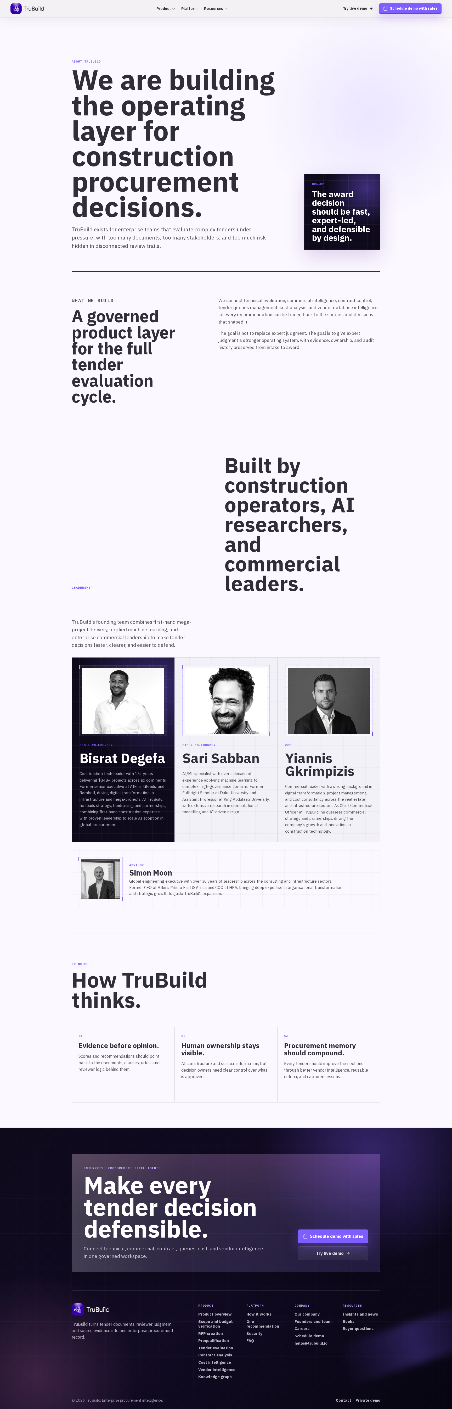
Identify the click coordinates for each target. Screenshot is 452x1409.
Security (254, 1333)
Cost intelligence (214, 1362)
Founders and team (313, 1321)
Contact (343, 1400)
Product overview (215, 1314)
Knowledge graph (215, 1376)
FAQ (250, 1340)
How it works (259, 1314)
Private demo (367, 1400)
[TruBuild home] (27, 8)
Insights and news (360, 1314)
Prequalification (213, 1340)
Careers (302, 1328)
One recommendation (262, 1324)
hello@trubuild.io (311, 1343)
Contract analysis (215, 1355)
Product (163, 8)
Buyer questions (358, 1328)
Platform (189, 8)
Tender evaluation (215, 1348)
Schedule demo (309, 1336)
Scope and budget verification (215, 1324)
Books (348, 1321)
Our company (307, 1314)
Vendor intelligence (216, 1369)
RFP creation (210, 1333)
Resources (213, 8)
